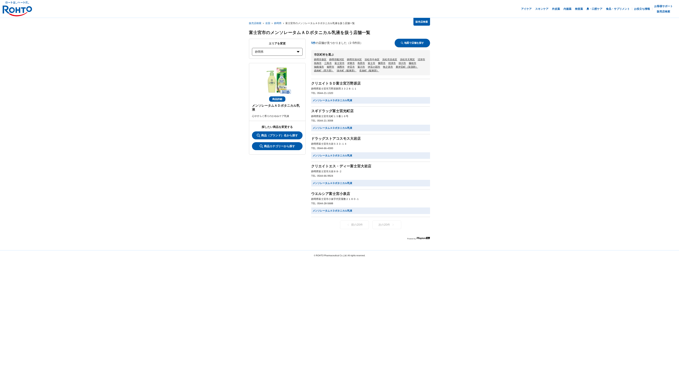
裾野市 (330, 66)
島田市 (361, 63)
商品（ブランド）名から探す (279, 135)
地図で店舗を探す (414, 42)
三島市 (328, 63)
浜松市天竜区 (407, 59)
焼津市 (392, 63)
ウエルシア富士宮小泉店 (330, 194)
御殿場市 (319, 66)
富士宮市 (339, 63)
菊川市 (361, 66)
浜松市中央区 (372, 59)
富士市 (371, 63)
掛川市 (402, 63)
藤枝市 (412, 63)
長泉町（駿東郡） (369, 70)
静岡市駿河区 (336, 59)
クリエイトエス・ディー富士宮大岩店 (341, 166)
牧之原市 (388, 66)
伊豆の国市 (374, 66)
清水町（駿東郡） (346, 70)
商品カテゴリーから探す (279, 146)
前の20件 (357, 224)
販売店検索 (255, 23)
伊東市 (351, 63)
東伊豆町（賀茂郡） (407, 66)
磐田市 (381, 63)
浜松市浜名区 (389, 59)
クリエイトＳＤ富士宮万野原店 (336, 83)
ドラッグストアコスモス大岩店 (336, 138)
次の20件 (384, 224)
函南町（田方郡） (324, 70)
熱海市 (317, 63)
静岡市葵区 (320, 59)
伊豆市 (351, 66)
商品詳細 (277, 99)
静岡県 (278, 23)
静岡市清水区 (354, 59)
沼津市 (421, 59)
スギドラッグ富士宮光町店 (332, 111)
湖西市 (340, 66)
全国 (267, 23)
